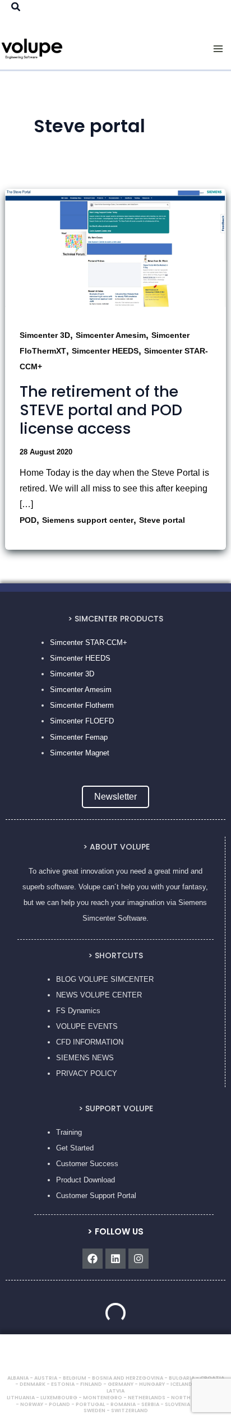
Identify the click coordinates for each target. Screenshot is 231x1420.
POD (28, 520)
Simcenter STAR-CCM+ (88, 642)
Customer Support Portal (96, 1195)
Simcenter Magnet (79, 753)
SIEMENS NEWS (85, 1058)
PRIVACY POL (80, 1073)
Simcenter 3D (45, 335)
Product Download (85, 1180)
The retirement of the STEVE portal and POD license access (101, 410)
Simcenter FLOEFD (82, 721)
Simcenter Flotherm (82, 705)
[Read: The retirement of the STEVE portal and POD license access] (115, 250)
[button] (16, 7)
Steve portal (162, 520)
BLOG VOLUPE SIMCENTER (105, 979)
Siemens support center (87, 520)
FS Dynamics (78, 1010)
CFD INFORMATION (89, 1042)
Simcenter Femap (79, 737)
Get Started (75, 1148)
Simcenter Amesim (111, 335)
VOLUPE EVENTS (87, 1026)
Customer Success (87, 1163)
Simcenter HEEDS (105, 350)
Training (69, 1132)
